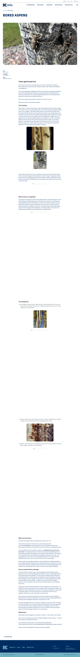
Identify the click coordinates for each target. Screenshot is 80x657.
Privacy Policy (74, 654)
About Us (64, 1)
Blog (68, 1)
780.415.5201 (56, 648)
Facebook (5, 78)
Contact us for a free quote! (40, 609)
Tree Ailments (6, 75)
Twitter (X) (9, 78)
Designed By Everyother (39, 654)
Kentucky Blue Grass (26, 102)
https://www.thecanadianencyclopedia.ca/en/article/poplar (34, 627)
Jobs (71, 1)
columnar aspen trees (35, 109)
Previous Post (8, 636)
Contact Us (76, 1)
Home (4, 10)
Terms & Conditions (66, 654)
